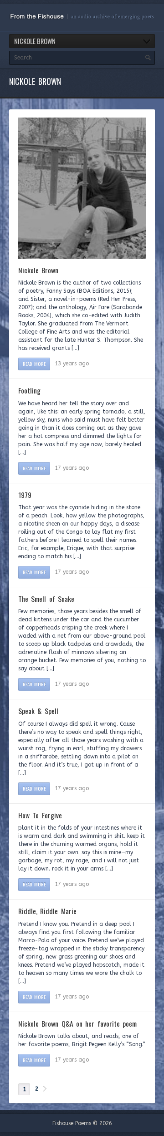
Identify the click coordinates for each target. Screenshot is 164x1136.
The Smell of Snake (46, 598)
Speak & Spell (38, 710)
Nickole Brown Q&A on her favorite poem (77, 1023)
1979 (24, 494)
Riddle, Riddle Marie (47, 910)
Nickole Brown (38, 270)
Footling (29, 390)
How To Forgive (40, 815)
